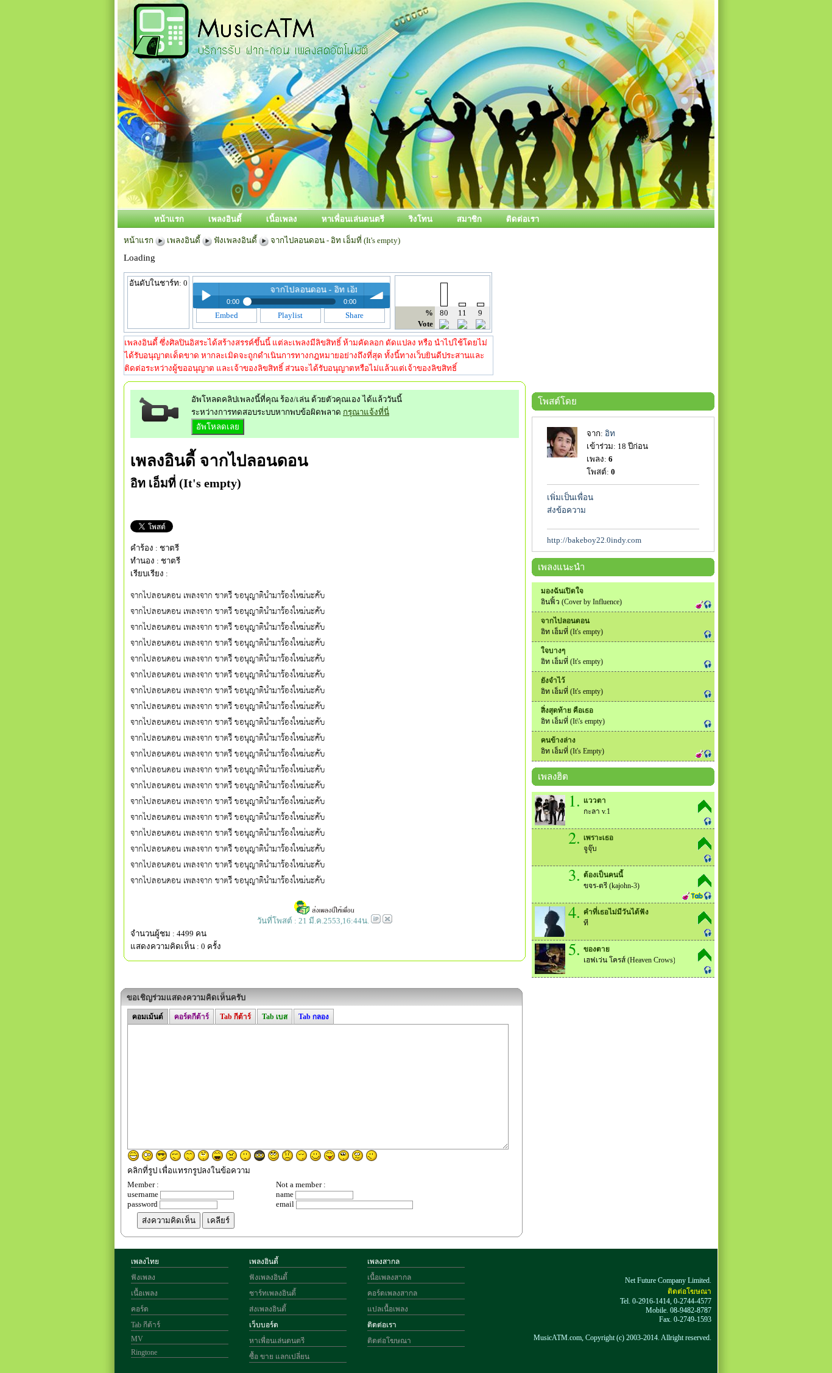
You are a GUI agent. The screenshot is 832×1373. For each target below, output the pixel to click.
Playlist (290, 315)
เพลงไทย (145, 1261)
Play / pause (206, 295)
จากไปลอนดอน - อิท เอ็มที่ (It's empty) (335, 240)
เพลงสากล (383, 1261)
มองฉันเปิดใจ (562, 591)
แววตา (594, 800)
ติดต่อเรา (522, 219)
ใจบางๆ (553, 650)
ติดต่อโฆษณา (389, 1340)
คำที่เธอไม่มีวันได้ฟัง (616, 912)
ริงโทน (420, 219)
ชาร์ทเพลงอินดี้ (272, 1293)
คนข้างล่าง (558, 740)
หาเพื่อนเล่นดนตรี (353, 219)
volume (377, 295)
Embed (226, 315)
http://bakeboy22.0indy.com (594, 540)
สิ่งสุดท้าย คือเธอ (567, 710)
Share (354, 315)
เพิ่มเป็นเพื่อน (570, 497)
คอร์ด (140, 1309)
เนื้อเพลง (281, 219)
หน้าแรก (169, 219)
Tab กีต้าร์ (145, 1325)
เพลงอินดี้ (225, 219)
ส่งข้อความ (566, 510)
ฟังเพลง (143, 1277)
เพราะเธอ (598, 837)
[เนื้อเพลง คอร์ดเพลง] (250, 52)
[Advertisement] (470, 168)
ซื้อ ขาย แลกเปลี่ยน (279, 1356)
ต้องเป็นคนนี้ (603, 874)
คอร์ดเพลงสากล (392, 1293)
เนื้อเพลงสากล (389, 1277)
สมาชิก (469, 219)
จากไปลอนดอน (254, 460)
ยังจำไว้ (553, 680)
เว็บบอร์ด (263, 1325)
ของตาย (596, 949)
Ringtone (144, 1352)
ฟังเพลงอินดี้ (235, 240)
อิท (610, 433)
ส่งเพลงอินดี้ (267, 1309)
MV (137, 1339)
